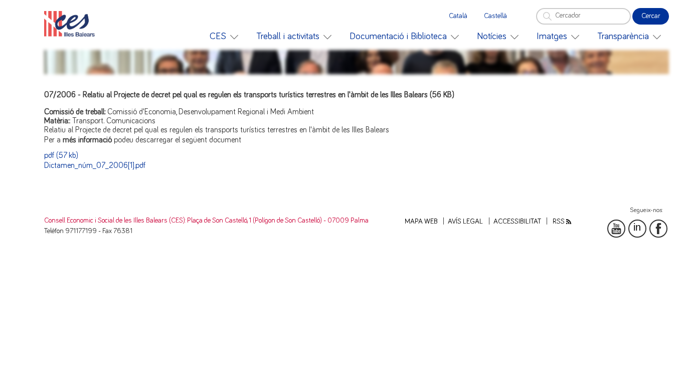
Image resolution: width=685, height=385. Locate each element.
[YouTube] (616, 229)
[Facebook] (658, 229)
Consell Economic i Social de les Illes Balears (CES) (114, 220)
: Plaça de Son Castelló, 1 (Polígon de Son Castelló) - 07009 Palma (277, 220)
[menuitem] (224, 36)
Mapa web (421, 221)
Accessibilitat (517, 221)
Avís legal (465, 221)
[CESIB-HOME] (72, 24)
